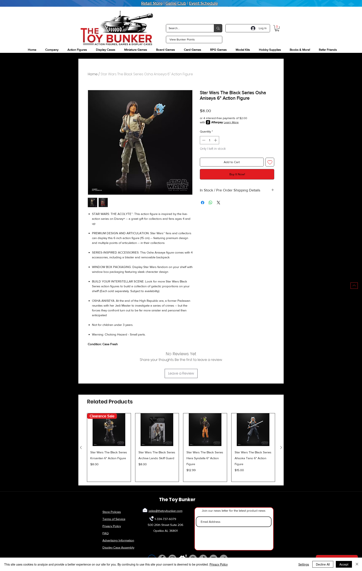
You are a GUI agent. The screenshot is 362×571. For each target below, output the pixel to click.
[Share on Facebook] (202, 202)
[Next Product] (281, 447)
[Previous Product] (80, 447)
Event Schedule (203, 3)
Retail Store (152, 3)
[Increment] (216, 140)
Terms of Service (113, 519)
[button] (277, 28)
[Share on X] (218, 202)
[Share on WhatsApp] (210, 202)
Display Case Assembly (118, 547)
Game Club (175, 3)
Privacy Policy (111, 526)
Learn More (231, 122)
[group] (181, 447)
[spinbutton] (209, 140)
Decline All (323, 564)
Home (93, 74)
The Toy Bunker (177, 499)
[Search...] (218, 28)
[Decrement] (203, 140)
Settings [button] (303, 564)
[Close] (356, 564)
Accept (343, 564)
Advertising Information (118, 540)
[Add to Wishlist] (269, 162)
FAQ (105, 533)
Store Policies (111, 512)
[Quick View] (157, 429)
